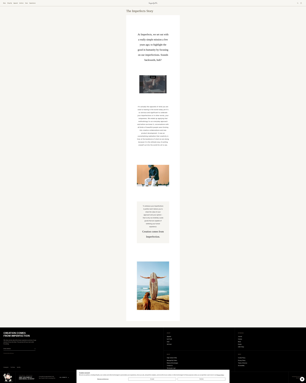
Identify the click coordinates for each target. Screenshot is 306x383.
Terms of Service (242, 363)
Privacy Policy (220, 375)
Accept (152, 379)
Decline (202, 379)
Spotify (18, 367)
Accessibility (241, 365)
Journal (240, 336)
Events (240, 344)
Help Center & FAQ (172, 357)
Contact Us (170, 365)
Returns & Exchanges (172, 363)
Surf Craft (169, 339)
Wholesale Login (171, 368)
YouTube (13, 367)
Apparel (169, 336)
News (239, 341)
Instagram (6, 367)
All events (64, 377)
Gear (168, 341)
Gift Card (169, 344)
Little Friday (241, 346)
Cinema (240, 339)
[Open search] (297, 3)
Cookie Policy (241, 357)
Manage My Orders (172, 360)
